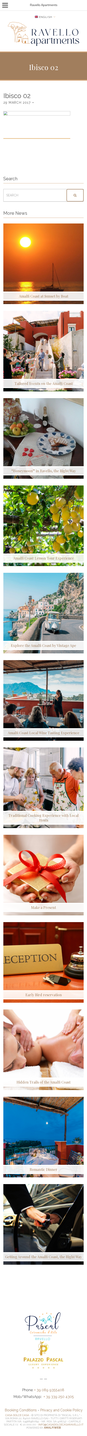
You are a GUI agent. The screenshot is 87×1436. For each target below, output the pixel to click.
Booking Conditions (21, 1410)
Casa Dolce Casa (17, 1415)
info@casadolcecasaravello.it (60, 1424)
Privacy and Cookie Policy (61, 1410)
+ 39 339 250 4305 (59, 1397)
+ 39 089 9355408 (49, 1390)
